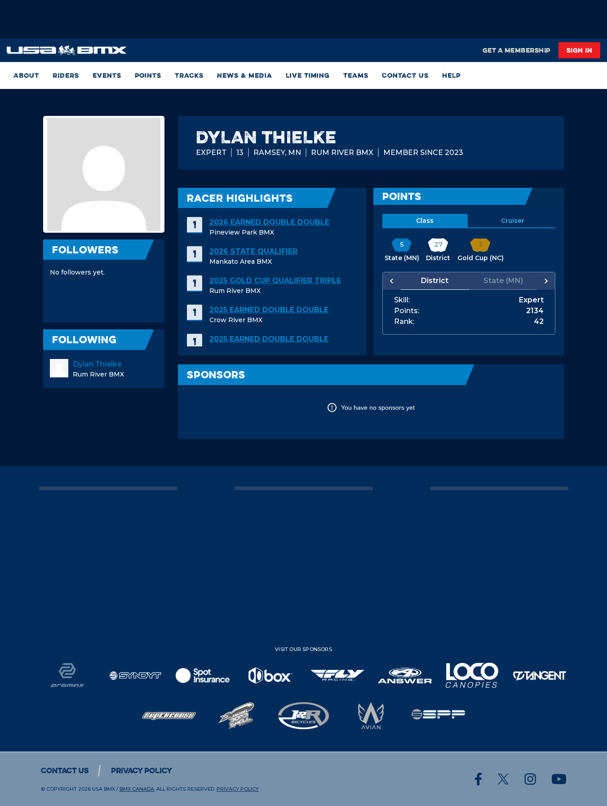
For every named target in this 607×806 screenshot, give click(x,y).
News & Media (244, 75)
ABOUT (26, 75)
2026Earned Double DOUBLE (269, 222)
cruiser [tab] (512, 221)
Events (107, 75)
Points (148, 75)
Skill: (402, 300)
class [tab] (425, 221)
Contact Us (405, 75)
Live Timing (308, 75)
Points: (406, 310)
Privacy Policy (141, 770)
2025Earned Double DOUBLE (268, 310)
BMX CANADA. (137, 789)
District (434, 280)
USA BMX (103, 789)
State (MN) (503, 280)
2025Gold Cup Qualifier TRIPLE (275, 280)
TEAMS (355, 75)
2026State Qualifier (253, 251)
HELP (451, 75)
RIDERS (66, 75)
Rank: (404, 321)
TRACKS (189, 75)
